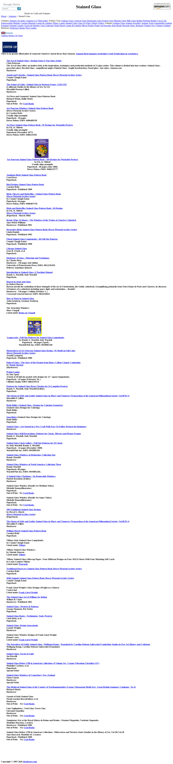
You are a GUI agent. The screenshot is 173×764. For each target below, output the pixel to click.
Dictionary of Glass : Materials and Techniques (27, 258)
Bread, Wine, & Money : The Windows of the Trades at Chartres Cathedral (41, 220)
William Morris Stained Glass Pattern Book (26, 531)
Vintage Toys (149, 25)
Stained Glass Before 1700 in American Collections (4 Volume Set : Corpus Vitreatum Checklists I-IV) (52, 663)
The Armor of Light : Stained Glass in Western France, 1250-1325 (36, 84)
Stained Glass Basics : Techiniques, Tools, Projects (29, 616)
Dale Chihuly (92, 23)
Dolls (56, 25)
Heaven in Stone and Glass (18, 282)
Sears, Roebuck (137, 25)
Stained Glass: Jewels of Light (20, 654)
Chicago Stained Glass (16, 248)
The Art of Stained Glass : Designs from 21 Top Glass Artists (33, 61)
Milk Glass (131, 21)
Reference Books (17, 28)
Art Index (21, 21)
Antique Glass (67, 21)
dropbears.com (30, 761)
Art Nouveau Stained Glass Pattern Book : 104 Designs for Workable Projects (42, 159)
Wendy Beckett (16, 365)
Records (126, 25)
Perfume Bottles (150, 21)
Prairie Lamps (13, 372)
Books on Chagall (27, 313)
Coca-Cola (161, 21)
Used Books (28, 104)
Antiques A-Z (32, 21)
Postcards (23, 564)
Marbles (16, 23)
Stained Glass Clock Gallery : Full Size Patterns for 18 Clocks (34, 443)
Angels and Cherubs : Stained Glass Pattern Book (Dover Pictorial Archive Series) (44, 75)
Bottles (139, 21)
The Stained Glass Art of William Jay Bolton (26, 597)
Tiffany (22, 545)
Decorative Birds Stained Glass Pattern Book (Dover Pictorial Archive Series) (41, 229)
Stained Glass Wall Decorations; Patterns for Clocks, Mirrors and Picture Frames (43, 433)
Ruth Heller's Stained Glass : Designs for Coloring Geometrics (34, 405)
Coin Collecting (47, 25)
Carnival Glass (80, 21)
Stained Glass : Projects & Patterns (22, 606)
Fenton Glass (108, 21)
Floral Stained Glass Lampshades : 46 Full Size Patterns (32, 239)
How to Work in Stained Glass (20, 298)
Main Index (43, 21)
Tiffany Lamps (58, 23)
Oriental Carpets (16, 25)
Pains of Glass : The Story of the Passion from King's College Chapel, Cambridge (43, 362)
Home (3, 16)
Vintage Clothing (163, 25)
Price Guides (31, 28)
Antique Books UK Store (12, 35)
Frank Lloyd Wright (28, 592)
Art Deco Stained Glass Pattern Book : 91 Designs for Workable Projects (39, 125)
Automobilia (159, 23)
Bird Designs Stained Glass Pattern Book (25, 184)
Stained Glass (71, 23)
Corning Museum (28, 23)
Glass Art (82, 23)
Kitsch (62, 25)
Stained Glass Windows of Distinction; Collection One (30, 455)
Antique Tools (147, 23)
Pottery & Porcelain (103, 25)
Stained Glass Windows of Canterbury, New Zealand (30, 675)
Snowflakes (11, 417)
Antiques (12, 16)
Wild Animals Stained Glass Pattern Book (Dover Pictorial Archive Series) (40, 578)
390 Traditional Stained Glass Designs (23, 509)
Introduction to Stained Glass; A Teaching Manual (29, 272)
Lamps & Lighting (44, 23)
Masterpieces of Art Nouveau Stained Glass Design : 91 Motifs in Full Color (40, 351)
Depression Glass (94, 21)
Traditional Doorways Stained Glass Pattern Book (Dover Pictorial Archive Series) (44, 569)
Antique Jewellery (133, 23)
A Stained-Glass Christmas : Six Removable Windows (31, 476)
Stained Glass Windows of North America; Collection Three (33, 464)
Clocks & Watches (32, 25)
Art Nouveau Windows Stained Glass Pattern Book (29, 108)
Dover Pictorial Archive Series (21, 196)
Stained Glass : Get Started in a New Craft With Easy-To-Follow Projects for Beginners (46, 426)
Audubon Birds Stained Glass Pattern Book (26, 175)
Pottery (101, 23)
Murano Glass (120, 21)
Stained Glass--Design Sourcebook (22, 625)
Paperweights (7, 23)
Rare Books (117, 25)
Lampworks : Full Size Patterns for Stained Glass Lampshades (35, 337)
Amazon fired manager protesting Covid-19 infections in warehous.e (107, 54)
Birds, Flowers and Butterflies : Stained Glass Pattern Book (33, 194)
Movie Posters (88, 25)
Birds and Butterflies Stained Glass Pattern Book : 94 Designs (34, 208)
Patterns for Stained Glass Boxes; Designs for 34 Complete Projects (37, 386)
